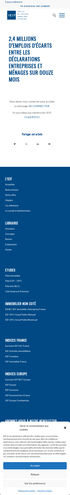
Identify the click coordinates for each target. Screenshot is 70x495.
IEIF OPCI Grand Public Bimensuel (21, 319)
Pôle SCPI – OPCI (13, 281)
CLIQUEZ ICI (32, 116)
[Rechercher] (52, 14)
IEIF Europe (10, 384)
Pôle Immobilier (12, 275)
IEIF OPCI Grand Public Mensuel (20, 314)
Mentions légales (44, 490)
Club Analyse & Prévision (17, 291)
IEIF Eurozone (11, 390)
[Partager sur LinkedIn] (38, 144)
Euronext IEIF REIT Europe (17, 379)
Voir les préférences (35, 483)
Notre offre (10, 195)
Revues (8, 239)
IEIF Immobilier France (15, 361)
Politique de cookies (26, 490)
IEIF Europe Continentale (17, 400)
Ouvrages (9, 234)
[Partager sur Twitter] (15, 144)
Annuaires (10, 228)
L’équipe (9, 200)
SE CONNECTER (39, 105)
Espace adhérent (13, 1)
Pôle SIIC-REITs (12, 286)
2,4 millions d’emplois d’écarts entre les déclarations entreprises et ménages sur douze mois (31, 59)
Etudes (8, 249)
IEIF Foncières (11, 356)
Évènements (11, 244)
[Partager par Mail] (49, 144)
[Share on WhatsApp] (26, 144)
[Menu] (60, 14)
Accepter (35, 465)
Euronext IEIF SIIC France (17, 346)
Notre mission (11, 190)
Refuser (35, 474)
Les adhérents (11, 205)
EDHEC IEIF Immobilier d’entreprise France (25, 309)
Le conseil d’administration (17, 210)
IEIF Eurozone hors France (17, 395)
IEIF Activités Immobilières (17, 351)
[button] (65, 427)
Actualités (10, 184)
